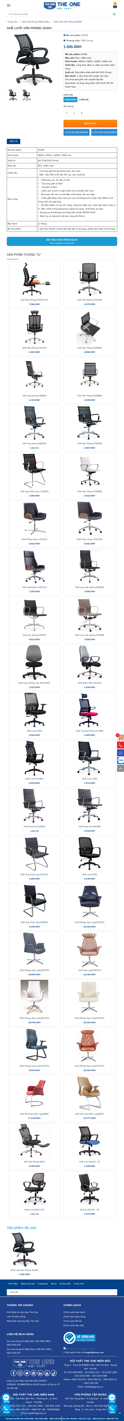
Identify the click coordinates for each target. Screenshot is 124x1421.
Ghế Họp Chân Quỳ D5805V (34, 922)
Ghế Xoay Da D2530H (34, 826)
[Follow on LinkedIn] (40, 1373)
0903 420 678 (79, 1379)
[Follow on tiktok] (54, 1373)
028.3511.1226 (52, 1406)
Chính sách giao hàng (74, 1316)
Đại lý (54, 1283)
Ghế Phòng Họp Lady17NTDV (89, 1066)
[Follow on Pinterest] (34, 1373)
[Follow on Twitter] (27, 1373)
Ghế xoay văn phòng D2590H (89, 587)
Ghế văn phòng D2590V (34, 635)
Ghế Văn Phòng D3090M (89, 348)
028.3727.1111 (18, 1406)
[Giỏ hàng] (115, 7)
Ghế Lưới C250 (89, 778)
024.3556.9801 (75, 1372)
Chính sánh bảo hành (74, 1312)
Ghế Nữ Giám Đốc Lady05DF (89, 1114)
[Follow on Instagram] (20, 1373)
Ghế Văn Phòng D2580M (89, 491)
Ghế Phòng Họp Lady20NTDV (34, 970)
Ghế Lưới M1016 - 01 (89, 1161)
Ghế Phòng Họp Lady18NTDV (89, 1018)
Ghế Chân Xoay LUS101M (90, 539)
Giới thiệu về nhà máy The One (22, 1312)
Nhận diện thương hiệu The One (23, 1321)
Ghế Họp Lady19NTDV (89, 970)
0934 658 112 (110, 1379)
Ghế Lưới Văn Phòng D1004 (24, 1270)
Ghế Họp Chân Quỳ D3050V (34, 491)
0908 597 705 (38, 1409)
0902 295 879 (22, 1409)
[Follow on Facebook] (14, 1373)
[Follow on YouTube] (47, 1373)
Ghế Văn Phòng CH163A (34, 348)
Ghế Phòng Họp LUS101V (34, 539)
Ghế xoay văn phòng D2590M (89, 635)
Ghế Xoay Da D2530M (90, 826)
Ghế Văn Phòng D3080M (89, 395)
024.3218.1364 (109, 1372)
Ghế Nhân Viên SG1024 (89, 683)
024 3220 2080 (26, 1419)
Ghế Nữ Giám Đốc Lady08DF (34, 1114)
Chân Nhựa (70, 100)
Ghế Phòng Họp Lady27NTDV (34, 1066)
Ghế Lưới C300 (34, 731)
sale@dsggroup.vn (93, 1386)
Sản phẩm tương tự (24, 254)
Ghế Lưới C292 (89, 874)
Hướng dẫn (65, 1283)
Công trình (79, 1283)
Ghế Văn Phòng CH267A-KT (34, 300)
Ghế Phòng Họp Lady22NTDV (89, 922)
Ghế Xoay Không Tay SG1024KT (34, 683)
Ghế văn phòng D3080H (34, 395)
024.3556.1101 (92, 1372)
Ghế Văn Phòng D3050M (89, 443)
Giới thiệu (13, 1283)
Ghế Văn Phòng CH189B (89, 300)
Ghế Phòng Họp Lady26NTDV (34, 1018)
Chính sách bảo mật (74, 1325)
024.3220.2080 (99, 1376)
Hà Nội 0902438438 (77, 132)
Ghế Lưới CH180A (34, 778)
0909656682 (53, 1409)
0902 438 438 (91, 1383)
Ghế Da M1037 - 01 (89, 1209)
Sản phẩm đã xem (22, 1228)
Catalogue (43, 1283)
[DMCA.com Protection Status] (79, 1349)
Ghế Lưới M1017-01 (34, 1209)
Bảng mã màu (28, 1283)
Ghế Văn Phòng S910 (34, 1161)
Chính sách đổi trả (73, 1321)
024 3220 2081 (41, 1419)
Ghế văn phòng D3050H (34, 443)
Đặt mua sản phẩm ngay (62, 241)
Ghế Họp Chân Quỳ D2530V (34, 874)
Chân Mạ (83, 100)
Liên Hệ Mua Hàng (16, 1316)
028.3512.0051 (35, 1406)
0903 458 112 (94, 1379)
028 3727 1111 (84, 1419)
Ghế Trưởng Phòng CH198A (89, 731)
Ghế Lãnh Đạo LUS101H (34, 587)
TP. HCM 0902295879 (105, 132)
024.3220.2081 (82, 1376)
